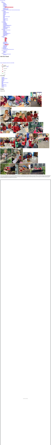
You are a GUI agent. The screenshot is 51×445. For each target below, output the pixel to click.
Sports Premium (5, 32)
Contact (3, 53)
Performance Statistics (5, 8)
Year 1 (5, 39)
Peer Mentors (4, 47)
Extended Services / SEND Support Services (8, 49)
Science (4, 20)
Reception (6, 38)
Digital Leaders (5, 46)
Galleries (4, 52)
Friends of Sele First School (6, 27)
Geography (4, 14)
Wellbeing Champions (6, 43)
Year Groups (4, 37)
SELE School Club (5, 48)
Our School (3, 2)
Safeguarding (4, 6)
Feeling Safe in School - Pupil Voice (9, 7)
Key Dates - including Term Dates (7, 25)
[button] (3, 64)
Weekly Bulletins (5, 50)
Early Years (4, 13)
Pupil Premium (5, 31)
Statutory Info (3, 29)
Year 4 (5, 41)
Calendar (4, 51)
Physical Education (5, 18)
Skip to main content (2, 0)
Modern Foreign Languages (6, 16)
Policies (4, 30)
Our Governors (5, 4)
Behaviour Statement (5, 9)
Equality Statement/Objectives (6, 33)
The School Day (5, 23)
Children (3, 36)
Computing (4, 11)
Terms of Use (4, 54)
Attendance (4, 22)
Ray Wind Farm (7, 44)
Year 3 (5, 40)
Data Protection (5, 34)
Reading (4, 19)
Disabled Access (5, 35)
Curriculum (3, 10)
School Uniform (5, 24)
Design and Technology (6, 12)
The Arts (4, 21)
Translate (7, 66)
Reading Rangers (5, 45)
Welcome (4, 3)
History (4, 15)
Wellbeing (4, 26)
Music (4, 17)
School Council (5, 42)
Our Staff (4, 5)
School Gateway (5, 28)
